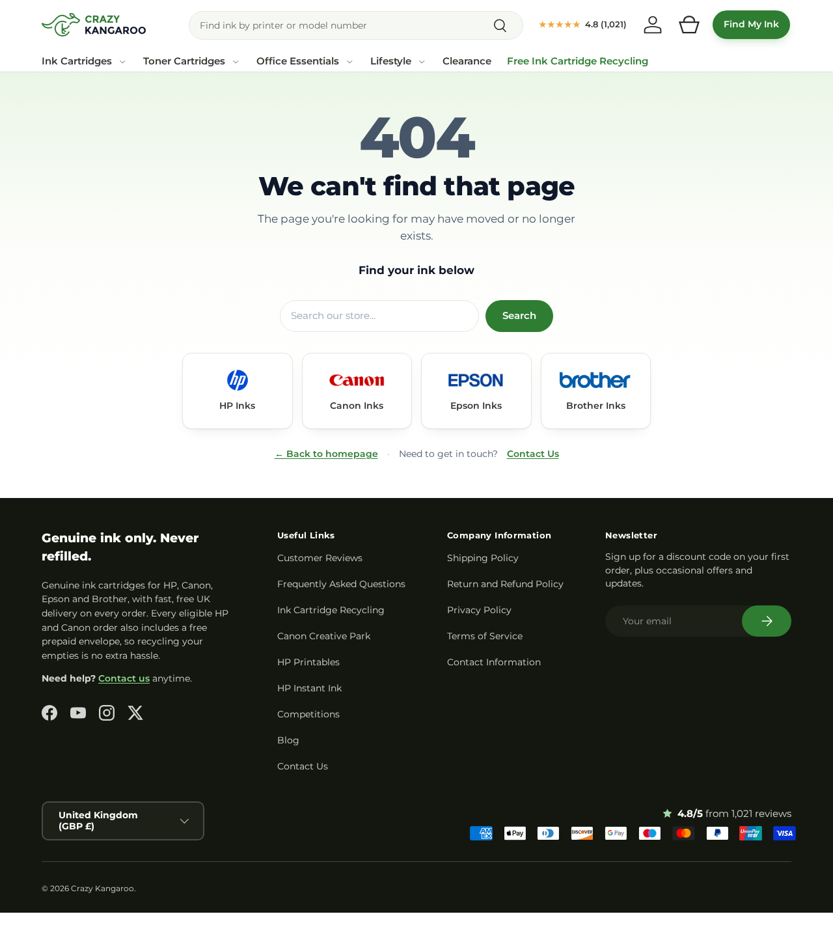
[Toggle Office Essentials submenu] (349, 62)
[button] (689, 24)
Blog (288, 740)
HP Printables (308, 662)
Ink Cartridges (77, 61)
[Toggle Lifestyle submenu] (422, 62)
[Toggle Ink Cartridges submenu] (122, 62)
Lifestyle (390, 61)
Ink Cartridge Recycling (331, 610)
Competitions (308, 714)
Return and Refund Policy (505, 584)
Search (519, 316)
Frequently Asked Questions (341, 584)
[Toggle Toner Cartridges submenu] (235, 62)
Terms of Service (485, 636)
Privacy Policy (479, 610)
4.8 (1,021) (583, 24)
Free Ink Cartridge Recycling (577, 61)
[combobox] (356, 25)
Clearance (467, 61)
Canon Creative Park (323, 636)
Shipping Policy (483, 558)
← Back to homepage (326, 454)
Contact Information (494, 662)
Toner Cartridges (184, 61)
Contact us (124, 678)
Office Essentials (297, 61)
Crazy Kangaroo (102, 888)
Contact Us (533, 454)
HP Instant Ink (309, 688)
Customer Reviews (319, 558)
